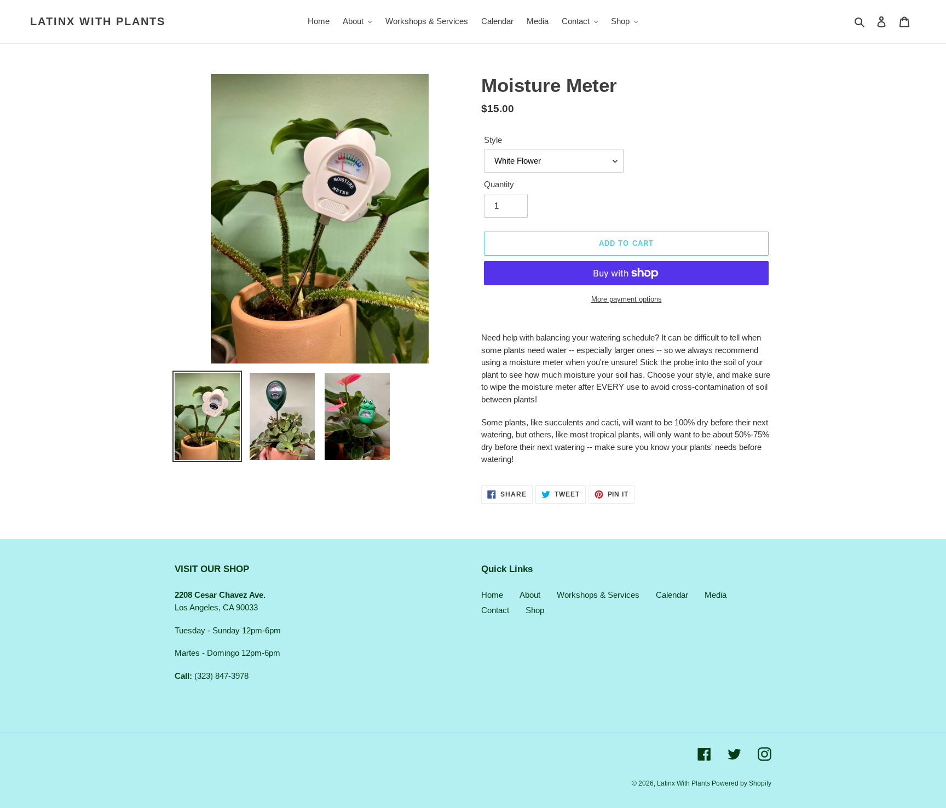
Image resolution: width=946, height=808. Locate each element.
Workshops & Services (598, 594)
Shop (535, 610)
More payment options (626, 299)
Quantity (499, 184)
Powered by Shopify (741, 783)
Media (715, 594)
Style (493, 140)
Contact (495, 610)
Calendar (672, 594)
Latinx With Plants (97, 21)
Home (492, 594)
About (530, 594)
